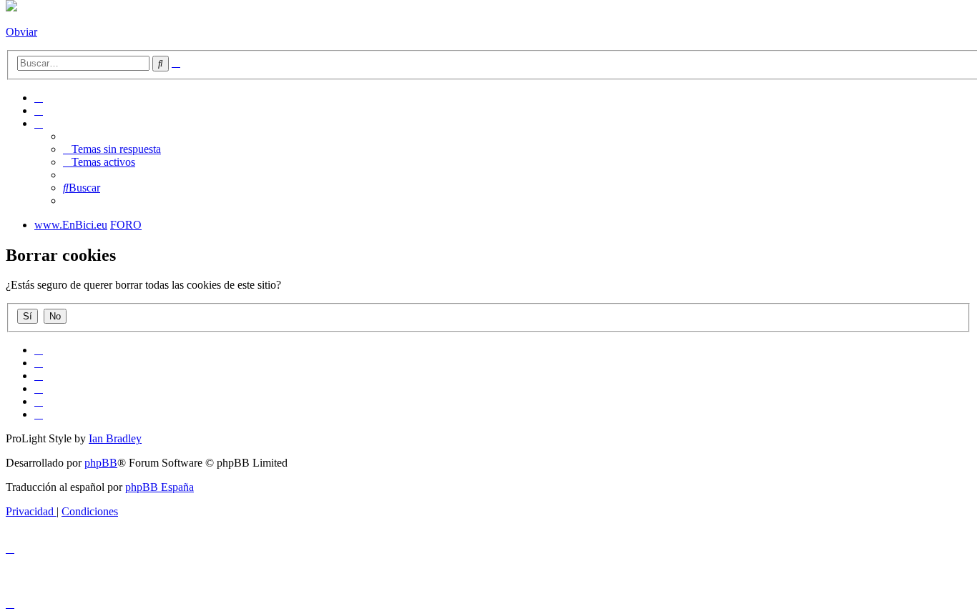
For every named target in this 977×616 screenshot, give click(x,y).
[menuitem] (38, 97)
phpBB (100, 463)
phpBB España (159, 487)
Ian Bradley (115, 438)
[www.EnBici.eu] (11, 7)
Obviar (21, 32)
